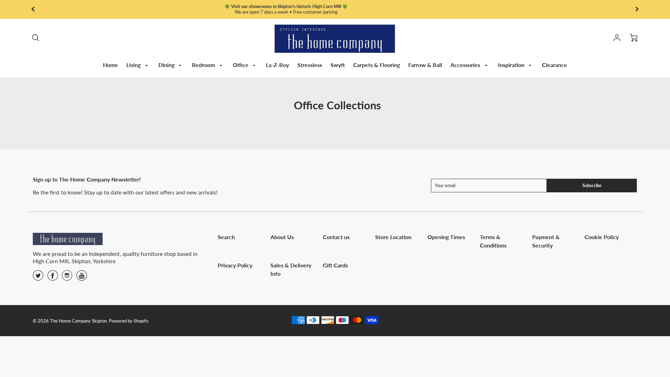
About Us (282, 237)
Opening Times (446, 237)
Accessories (466, 64)
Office (241, 64)
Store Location (393, 237)
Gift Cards (335, 265)
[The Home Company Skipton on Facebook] (52, 277)
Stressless (309, 64)
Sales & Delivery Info (290, 269)
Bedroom (204, 64)
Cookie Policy (602, 237)
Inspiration (512, 64)
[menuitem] (110, 65)
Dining (167, 64)
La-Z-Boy (277, 64)
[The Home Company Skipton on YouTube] (81, 277)
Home (110, 64)
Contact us (336, 237)
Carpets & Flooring (376, 64)
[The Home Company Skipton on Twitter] (38, 277)
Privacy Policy (235, 265)
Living (134, 64)
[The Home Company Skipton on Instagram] (67, 277)
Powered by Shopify (129, 321)
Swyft (337, 64)
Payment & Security (546, 241)
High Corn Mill (51, 261)
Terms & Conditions (493, 241)
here (470, 12)
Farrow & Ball (425, 64)
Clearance (554, 64)
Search (226, 237)
